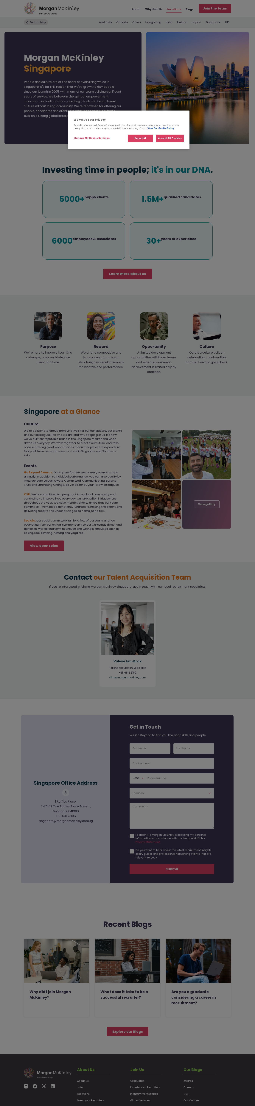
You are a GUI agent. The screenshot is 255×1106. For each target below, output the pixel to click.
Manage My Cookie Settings (92, 138)
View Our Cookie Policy (160, 128)
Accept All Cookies (170, 138)
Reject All (140, 138)
